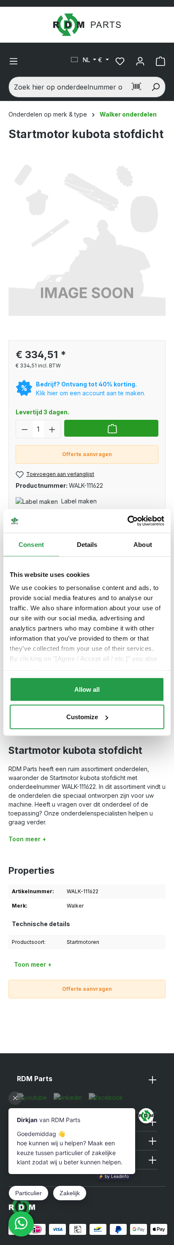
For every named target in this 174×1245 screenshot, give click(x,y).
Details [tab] (87, 544)
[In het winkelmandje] (111, 428)
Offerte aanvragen (87, 454)
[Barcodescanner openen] (136, 87)
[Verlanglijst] (120, 61)
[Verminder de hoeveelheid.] (24, 429)
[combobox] (67, 87)
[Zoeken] (156, 87)
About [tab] (142, 544)
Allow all (87, 689)
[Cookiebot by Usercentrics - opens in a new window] (127, 521)
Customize (82, 716)
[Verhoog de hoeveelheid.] (52, 429)
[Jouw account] (140, 61)
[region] (87, 246)
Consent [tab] (31, 544)
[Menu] (13, 61)
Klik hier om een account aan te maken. (90, 393)
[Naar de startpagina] (87, 25)
